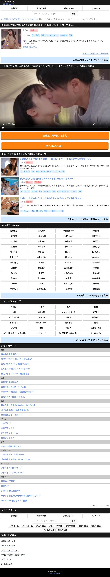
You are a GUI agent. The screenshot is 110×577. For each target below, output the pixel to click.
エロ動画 (4, 19)
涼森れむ (13, 231)
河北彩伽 (96, 231)
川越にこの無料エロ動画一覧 (95, 53)
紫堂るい (41, 252)
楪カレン (68, 252)
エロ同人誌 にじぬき (10, 382)
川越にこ (33, 19)
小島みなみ (68, 273)
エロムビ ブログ (8, 481)
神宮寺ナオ (14, 289)
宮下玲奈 (13, 252)
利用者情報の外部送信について (13, 555)
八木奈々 (13, 278)
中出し (14, 307)
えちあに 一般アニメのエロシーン (15, 369)
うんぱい (13, 273)
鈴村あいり (96, 257)
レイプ (41, 307)
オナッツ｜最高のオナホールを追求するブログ (21, 496)
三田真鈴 (41, 231)
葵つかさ (68, 257)
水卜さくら (41, 257)
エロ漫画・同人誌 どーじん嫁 (13, 387)
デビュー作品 (14, 317)
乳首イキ (68, 323)
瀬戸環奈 (13, 236)
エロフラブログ (7, 438)
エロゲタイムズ (7, 428)
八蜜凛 (68, 278)
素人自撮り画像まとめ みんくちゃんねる (18, 405)
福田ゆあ (96, 284)
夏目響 (14, 268)
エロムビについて (8, 541)
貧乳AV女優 (96, 526)
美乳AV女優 (62, 530)
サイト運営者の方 (8, 546)
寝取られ (44, 35)
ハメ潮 (14, 328)
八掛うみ (41, 241)
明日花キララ (68, 231)
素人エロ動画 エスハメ (10, 354)
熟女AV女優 (83, 526)
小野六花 (96, 289)
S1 (33, 35)
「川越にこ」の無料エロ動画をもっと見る (87, 219)
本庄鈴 (14, 284)
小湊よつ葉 (41, 236)
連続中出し (96, 317)
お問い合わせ (6, 559)
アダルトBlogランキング (11, 468)
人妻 (14, 312)
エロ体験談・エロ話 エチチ (12, 454)
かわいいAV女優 (55, 526)
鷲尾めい (41, 268)
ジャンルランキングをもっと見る (92, 340)
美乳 (37, 35)
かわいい (41, 317)
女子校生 (96, 312)
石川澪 (41, 263)
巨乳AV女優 (70, 526)
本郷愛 (96, 268)
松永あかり (96, 252)
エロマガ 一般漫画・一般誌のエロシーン (18, 392)
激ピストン (54, 35)
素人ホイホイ (41, 323)
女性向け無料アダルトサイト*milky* (16, 359)
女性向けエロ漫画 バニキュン (13, 397)
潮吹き (68, 328)
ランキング (95, 8)
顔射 (71, 35)
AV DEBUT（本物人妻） (68, 333)
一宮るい (41, 247)
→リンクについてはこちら (98, 505)
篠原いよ (68, 247)
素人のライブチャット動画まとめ (15, 374)
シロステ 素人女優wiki (10, 491)
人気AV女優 (41, 8)
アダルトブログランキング (12, 473)
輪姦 (96, 323)
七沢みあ (41, 278)
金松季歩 (96, 241)
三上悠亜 (13, 241)
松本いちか (68, 284)
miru (41, 284)
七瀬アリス (96, 236)
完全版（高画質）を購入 (55, 135)
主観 (41, 328)
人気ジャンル (68, 8)
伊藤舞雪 (68, 241)
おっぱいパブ (96, 333)
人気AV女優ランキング (19, 19)
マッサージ (41, 333)
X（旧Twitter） (7, 564)
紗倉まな (96, 247)
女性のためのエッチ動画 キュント (15, 364)
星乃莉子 (13, 247)
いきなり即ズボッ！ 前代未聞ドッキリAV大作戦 (14, 333)
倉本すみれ (41, 289)
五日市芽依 (68, 268)
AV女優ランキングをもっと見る (92, 295)
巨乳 (68, 307)
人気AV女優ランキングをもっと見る (90, 60)
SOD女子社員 (96, 328)
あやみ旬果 (96, 278)
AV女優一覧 (14, 526)
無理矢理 (41, 312)
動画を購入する (30, 47)
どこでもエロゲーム (9, 433)
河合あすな (14, 263)
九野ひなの (68, 236)
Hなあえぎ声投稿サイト (11, 446)
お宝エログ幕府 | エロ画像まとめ (15, 410)
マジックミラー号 (69, 312)
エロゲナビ (5, 423)
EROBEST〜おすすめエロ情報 (14, 501)
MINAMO (68, 263)
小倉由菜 (96, 273)
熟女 (96, 307)
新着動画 (14, 8)
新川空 (41, 273)
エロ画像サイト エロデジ (11, 415)
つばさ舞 (68, 289)
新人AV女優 (41, 526)
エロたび (5, 486)
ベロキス (63, 35)
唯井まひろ (14, 257)
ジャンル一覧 (27, 526)
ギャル (68, 317)
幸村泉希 (96, 263)
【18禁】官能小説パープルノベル (15, 459)
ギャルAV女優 (48, 530)
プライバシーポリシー (10, 550)
